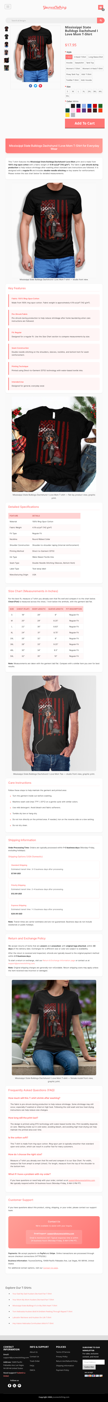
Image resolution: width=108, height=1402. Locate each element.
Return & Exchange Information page (59, 960)
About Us (34, 1352)
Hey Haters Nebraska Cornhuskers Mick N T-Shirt (33, 1323)
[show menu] (8, 6)
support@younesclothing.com (21, 963)
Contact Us (34, 1356)
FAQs (32, 1365)
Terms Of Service (63, 1352)
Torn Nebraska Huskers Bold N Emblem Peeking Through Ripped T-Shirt (42, 1311)
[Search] (101, 20)
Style (69, 52)
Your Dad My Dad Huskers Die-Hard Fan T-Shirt (32, 1293)
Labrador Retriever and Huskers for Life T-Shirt (32, 1317)
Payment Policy (62, 1370)
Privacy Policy (62, 1356)
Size (68, 86)
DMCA (32, 1370)
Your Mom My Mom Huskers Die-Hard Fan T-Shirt (33, 1299)
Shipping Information (65, 1365)
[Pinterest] (40, 85)
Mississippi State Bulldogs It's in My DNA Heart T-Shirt (35, 1305)
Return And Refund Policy (66, 1361)
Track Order (35, 1361)
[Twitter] (35, 85)
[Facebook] (30, 85)
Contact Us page (50, 1268)
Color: (72, 101)
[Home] (55, 7)
